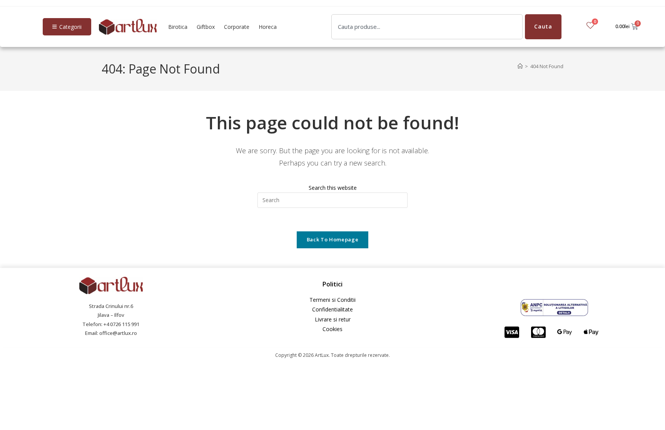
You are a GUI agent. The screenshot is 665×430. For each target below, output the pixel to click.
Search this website (333, 187)
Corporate (236, 26)
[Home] (520, 66)
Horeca (268, 26)
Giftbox (206, 26)
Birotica (177, 26)
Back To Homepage (332, 239)
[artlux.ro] (128, 27)
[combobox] (427, 26)
